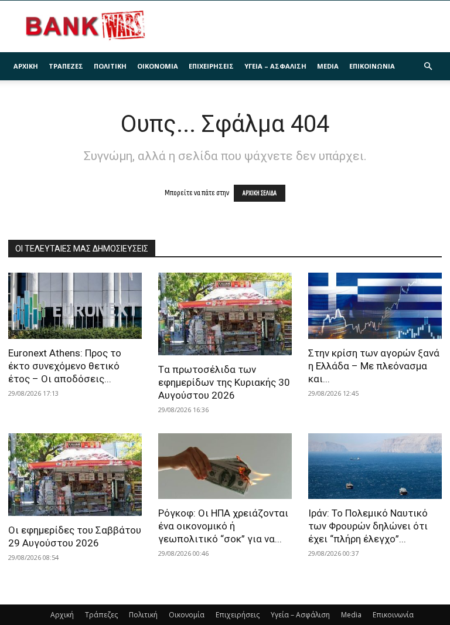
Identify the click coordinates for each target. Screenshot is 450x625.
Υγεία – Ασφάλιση (275, 66)
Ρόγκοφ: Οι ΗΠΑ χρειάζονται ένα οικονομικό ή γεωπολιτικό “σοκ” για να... (223, 526)
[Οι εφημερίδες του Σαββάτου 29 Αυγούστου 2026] (75, 474)
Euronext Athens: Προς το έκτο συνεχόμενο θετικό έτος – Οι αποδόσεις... (64, 366)
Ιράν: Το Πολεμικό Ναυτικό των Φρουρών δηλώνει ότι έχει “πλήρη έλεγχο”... (368, 526)
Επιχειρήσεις (211, 66)
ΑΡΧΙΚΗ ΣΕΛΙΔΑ (260, 193)
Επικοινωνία (372, 66)
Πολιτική (110, 66)
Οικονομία (157, 66)
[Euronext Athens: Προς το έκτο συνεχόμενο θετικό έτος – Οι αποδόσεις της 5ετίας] (75, 306)
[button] (428, 66)
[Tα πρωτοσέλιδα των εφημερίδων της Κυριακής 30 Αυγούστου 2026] (225, 314)
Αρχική (25, 66)
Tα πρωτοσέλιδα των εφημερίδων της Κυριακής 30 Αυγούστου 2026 (224, 382)
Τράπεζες (66, 66)
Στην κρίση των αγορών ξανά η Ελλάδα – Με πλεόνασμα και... (373, 366)
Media (328, 66)
